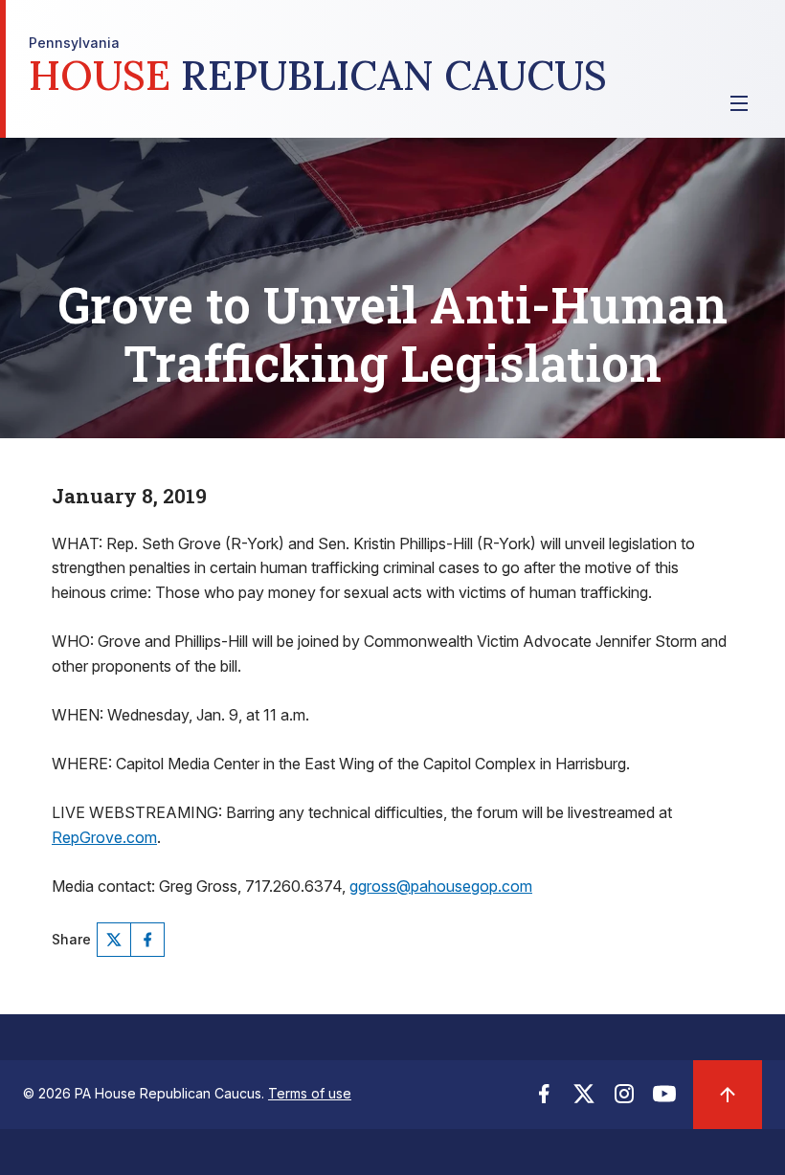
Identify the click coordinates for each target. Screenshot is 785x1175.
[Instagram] (624, 1099)
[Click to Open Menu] (739, 103)
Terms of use (309, 1093)
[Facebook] (147, 939)
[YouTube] (664, 1099)
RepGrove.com (104, 837)
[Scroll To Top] (727, 1094)
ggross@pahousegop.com (440, 886)
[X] (114, 939)
